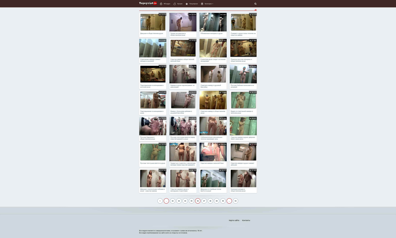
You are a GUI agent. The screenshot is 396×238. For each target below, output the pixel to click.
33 (179, 201)
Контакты (246, 220)
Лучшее (179, 4)
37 (204, 201)
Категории (208, 4)
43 (235, 201)
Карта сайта (234, 220)
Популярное (193, 4)
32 (173, 201)
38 (210, 201)
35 (191, 201)
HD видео (166, 4)
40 (223, 201)
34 (185, 201)
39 (217, 201)
